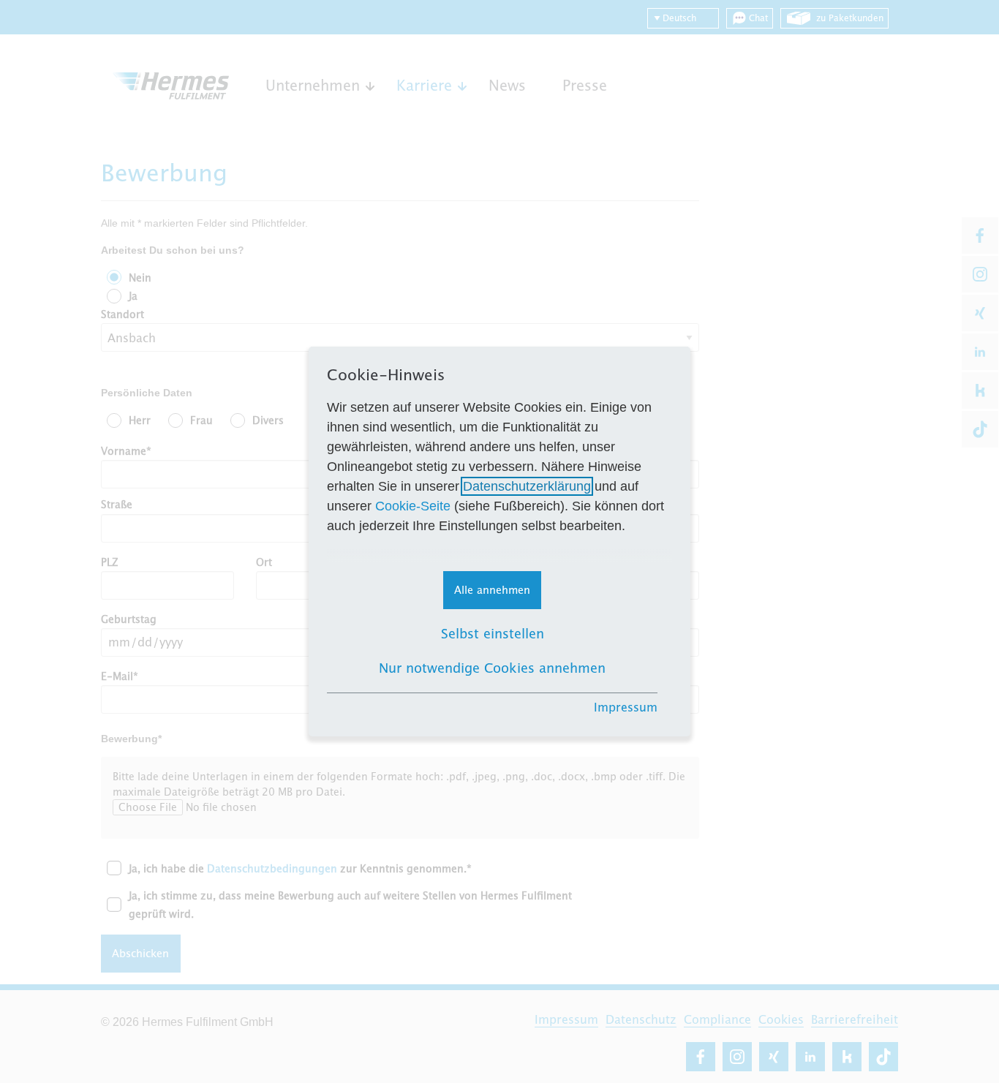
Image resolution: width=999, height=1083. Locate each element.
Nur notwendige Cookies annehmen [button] (492, 668)
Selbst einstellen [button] (492, 633)
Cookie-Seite (413, 506)
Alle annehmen (492, 590)
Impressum (625, 707)
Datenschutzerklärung (527, 486)
